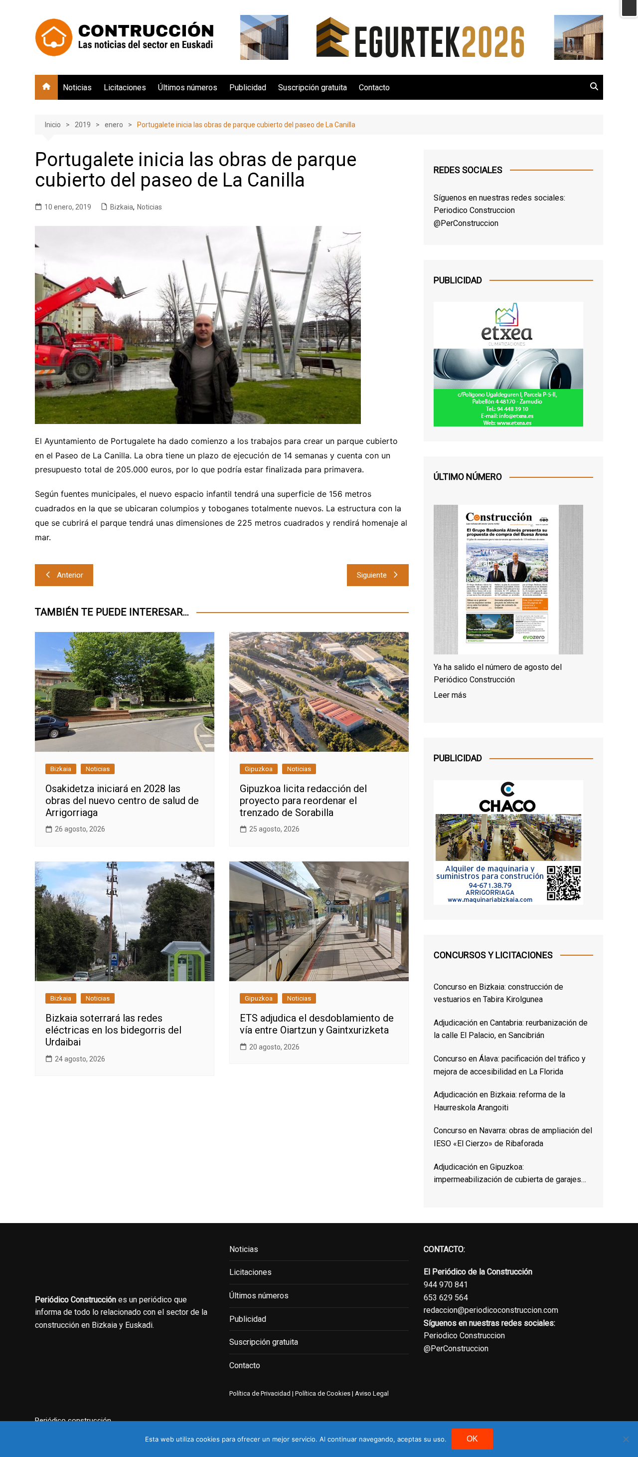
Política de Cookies (322, 1393)
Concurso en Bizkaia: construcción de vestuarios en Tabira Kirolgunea (498, 993)
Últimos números (187, 87)
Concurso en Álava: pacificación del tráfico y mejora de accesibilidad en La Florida (510, 1065)
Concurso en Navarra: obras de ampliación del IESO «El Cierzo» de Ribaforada (513, 1137)
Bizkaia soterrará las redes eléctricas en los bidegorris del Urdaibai (113, 1030)
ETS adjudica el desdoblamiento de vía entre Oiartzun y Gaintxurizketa (317, 1024)
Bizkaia (121, 207)
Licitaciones (125, 87)
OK (472, 1439)
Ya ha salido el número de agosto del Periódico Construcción (498, 673)
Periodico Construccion (474, 210)
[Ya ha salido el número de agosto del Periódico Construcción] (508, 581)
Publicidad (247, 87)
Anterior (70, 575)
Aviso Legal (372, 1393)
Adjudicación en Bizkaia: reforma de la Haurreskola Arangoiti (499, 1101)
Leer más (450, 695)
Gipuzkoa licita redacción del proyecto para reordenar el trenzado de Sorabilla (303, 801)
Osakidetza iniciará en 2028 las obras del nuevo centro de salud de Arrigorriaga (122, 801)
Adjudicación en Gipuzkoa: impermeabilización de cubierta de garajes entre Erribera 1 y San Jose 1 (507, 1174)
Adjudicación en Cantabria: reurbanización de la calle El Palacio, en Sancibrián (511, 1029)
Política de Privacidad (260, 1393)
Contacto (374, 87)
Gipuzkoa (259, 769)
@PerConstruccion (466, 223)
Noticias (77, 87)
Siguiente (372, 575)
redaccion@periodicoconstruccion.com (491, 1310)
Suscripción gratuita (312, 87)
